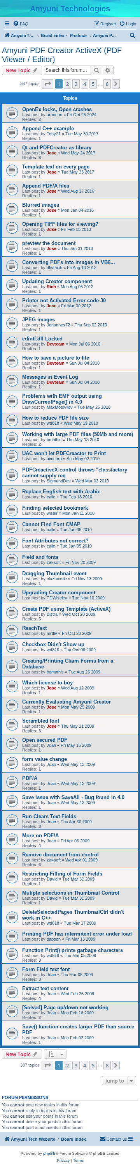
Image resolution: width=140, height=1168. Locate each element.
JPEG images (38, 320)
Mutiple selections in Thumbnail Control (70, 893)
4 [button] (84, 83)
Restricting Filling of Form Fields (62, 874)
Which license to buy (47, 683)
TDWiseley (57, 598)
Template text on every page (55, 167)
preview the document (48, 243)
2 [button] (67, 83)
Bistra (52, 614)
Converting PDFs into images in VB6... (68, 262)
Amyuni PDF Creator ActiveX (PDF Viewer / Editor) (62, 55)
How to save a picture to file (55, 358)
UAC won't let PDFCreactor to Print (64, 453)
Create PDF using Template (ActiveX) (66, 609)
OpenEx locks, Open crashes (57, 109)
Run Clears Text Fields (49, 816)
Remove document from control (60, 855)
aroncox (54, 114)
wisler (52, 513)
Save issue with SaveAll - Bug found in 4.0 (73, 797)
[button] (47, 84)
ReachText (34, 628)
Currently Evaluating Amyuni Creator (66, 702)
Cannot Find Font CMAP (51, 524)
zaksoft (54, 562)
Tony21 (54, 133)
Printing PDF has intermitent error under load (77, 934)
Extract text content (45, 988)
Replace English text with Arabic (61, 491)
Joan (51, 745)
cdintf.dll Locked (42, 339)
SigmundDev (59, 481)
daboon (54, 939)
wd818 (53, 423)
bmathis (54, 439)
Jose (51, 153)
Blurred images (40, 205)
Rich (51, 286)
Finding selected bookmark (55, 508)
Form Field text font (46, 969)
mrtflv (52, 633)
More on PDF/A (40, 835)
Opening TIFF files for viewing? (60, 224)
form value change (44, 759)
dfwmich (54, 267)
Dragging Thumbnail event (54, 573)
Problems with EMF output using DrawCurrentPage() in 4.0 (62, 399)
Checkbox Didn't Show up (53, 644)
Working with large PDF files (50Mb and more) (77, 434)
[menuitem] (20, 23)
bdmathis (55, 672)
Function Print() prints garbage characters (72, 950)
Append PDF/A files (45, 186)
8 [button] (107, 83)
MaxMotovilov (60, 407)
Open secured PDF (44, 740)
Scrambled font (40, 721)
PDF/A (29, 778)
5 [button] (93, 83)
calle (51, 496)
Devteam (56, 344)
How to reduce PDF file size (55, 418)
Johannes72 (58, 325)
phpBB (49, 1153)
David (52, 879)
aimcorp (54, 458)
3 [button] (76, 83)
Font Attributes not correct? (55, 541)
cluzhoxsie (57, 578)
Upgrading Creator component (58, 593)
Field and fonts (40, 557)
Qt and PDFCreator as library (56, 148)
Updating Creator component (57, 281)
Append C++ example (48, 128)
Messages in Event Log (50, 377)
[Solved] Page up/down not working (65, 1007)
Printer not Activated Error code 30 (64, 300)
